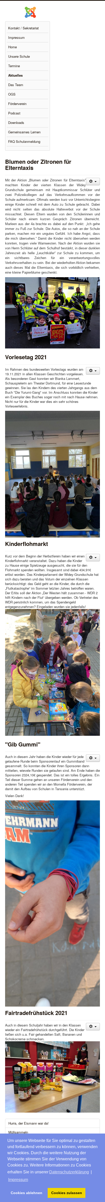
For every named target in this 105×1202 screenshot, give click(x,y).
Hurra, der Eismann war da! (28, 1123)
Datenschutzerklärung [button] (69, 1172)
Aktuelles (15, 75)
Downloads (16, 122)
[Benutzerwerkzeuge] (93, 181)
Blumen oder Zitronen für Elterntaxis (38, 164)
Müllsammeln (18, 1132)
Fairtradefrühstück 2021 (36, 1013)
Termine (14, 65)
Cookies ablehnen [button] (26, 1193)
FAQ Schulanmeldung (24, 141)
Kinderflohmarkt (26, 544)
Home (12, 46)
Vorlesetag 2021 (26, 357)
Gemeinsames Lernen (24, 132)
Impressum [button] (18, 1179)
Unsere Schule (19, 56)
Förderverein (17, 103)
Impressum (16, 37)
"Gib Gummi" (22, 744)
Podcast (14, 113)
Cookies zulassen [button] (66, 1193)
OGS (12, 94)
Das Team (15, 84)
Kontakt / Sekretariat (23, 28)
